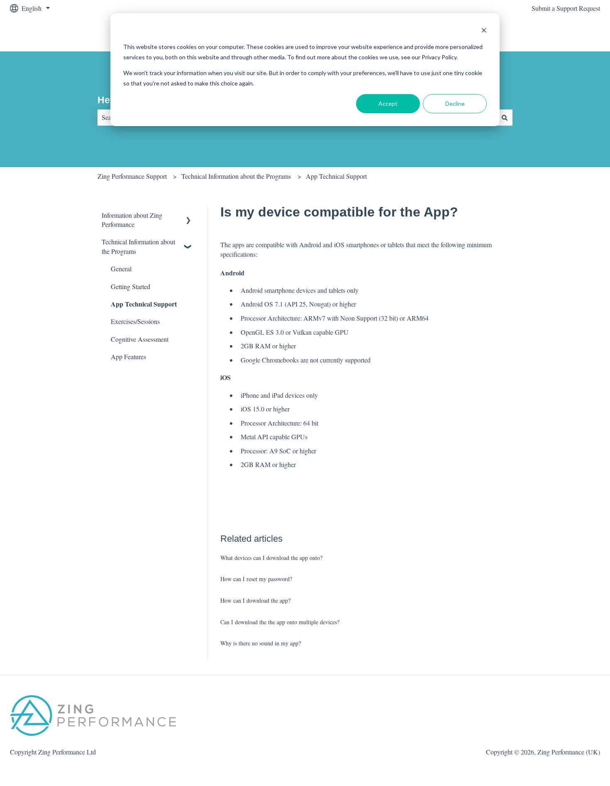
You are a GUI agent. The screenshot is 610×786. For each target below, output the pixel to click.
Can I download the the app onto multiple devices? (279, 622)
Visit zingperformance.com (556, 33)
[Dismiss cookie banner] (484, 31)
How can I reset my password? (256, 579)
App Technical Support (336, 176)
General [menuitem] (121, 268)
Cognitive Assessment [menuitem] (139, 339)
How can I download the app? (255, 600)
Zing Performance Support (132, 176)
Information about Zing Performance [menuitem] (132, 220)
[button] (188, 215)
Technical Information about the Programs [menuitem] (138, 246)
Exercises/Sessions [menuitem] (135, 321)
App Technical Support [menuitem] (144, 304)
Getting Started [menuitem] (130, 286)
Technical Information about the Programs (236, 176)
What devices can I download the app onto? (271, 558)
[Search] (504, 117)
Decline (455, 103)
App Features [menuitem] (128, 356)
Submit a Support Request (566, 8)
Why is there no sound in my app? (260, 643)
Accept (388, 103)
